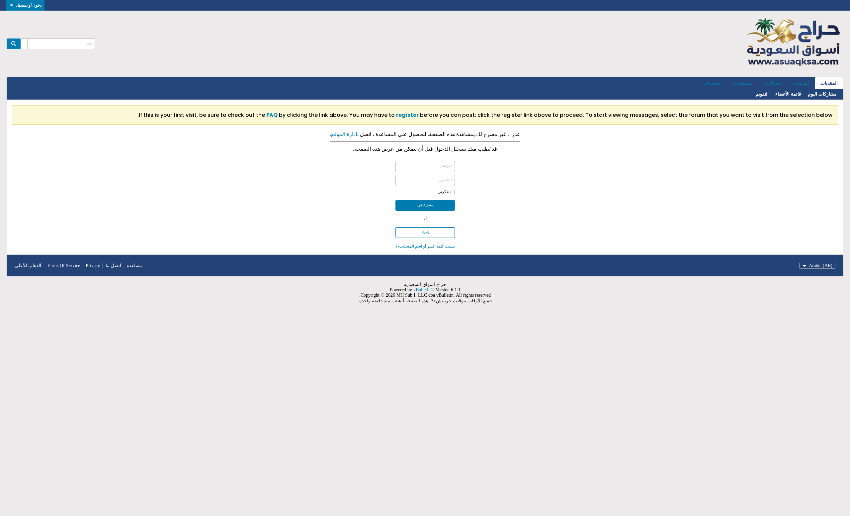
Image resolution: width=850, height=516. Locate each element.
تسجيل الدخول (425, 205)
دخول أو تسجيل (29, 5)
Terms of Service (63, 265)
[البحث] (14, 43)
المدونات (800, 83)
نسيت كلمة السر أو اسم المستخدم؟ (425, 246)
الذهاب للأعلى (28, 265)
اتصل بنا (113, 265)
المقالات (773, 83)
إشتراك (425, 232)
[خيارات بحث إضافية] (24, 43)
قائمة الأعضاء (788, 94)
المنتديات (829, 83)
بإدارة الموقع (345, 134)
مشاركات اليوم (822, 94)
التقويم (762, 94)
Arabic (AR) (820, 265)
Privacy (93, 265)
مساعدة (134, 265)
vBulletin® (423, 289)
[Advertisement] (651, 413)
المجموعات (743, 83)
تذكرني (443, 191)
